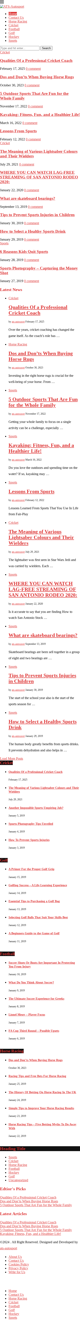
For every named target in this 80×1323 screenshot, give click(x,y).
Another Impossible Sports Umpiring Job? (36, 807)
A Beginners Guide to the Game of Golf (34, 933)
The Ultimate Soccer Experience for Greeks (36, 998)
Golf (12, 33)
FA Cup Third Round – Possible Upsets (34, 1030)
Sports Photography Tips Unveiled (31, 823)
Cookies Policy (19, 1264)
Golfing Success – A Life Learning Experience (38, 885)
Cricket (13, 25)
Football (14, 29)
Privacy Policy (18, 1268)
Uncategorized (18, 1180)
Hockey (14, 37)
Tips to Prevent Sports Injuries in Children (37, 215)
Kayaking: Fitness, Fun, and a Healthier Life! (40, 114)
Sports (13, 40)
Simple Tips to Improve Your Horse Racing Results (41, 1108)
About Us (15, 1257)
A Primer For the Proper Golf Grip (31, 869)
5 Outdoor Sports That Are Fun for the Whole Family (43, 402)
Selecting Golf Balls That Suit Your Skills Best (38, 917)
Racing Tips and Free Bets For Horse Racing (37, 1076)
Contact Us (16, 17)
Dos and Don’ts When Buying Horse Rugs (37, 77)
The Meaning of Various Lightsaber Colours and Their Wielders (41, 537)
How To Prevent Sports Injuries (29, 840)
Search (46, 48)
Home (13, 14)
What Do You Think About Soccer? (31, 982)
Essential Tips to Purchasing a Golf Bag (34, 901)
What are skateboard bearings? (27, 198)
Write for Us (17, 1272)
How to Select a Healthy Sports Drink (33, 231)
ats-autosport (18, 321)
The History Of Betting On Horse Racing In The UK (42, 1092)
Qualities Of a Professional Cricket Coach (36, 60)
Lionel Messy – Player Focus (27, 1014)
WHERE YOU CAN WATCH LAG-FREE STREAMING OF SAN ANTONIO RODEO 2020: (39, 177)
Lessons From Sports (18, 131)
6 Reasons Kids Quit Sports (24, 251)
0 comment (33, 68)
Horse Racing (18, 21)
